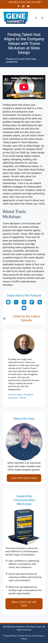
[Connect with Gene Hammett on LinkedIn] (23, 6)
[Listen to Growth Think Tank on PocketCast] (32, 302)
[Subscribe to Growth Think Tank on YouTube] (24, 308)
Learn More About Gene (24, 478)
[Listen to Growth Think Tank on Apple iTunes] (24, 302)
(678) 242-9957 (33, 2)
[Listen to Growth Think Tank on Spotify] (8, 302)
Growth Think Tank (26, 58)
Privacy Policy (10, 635)
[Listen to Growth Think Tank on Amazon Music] (16, 302)
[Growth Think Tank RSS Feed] (39, 302)
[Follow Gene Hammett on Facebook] (18, 6)
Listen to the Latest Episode (26, 318)
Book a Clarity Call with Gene (24, 604)
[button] (36, 17)
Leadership (11, 61)
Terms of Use (24, 635)
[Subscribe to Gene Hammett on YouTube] (28, 6)
